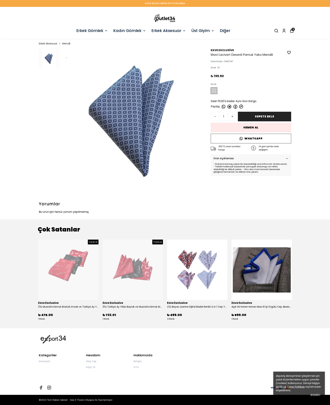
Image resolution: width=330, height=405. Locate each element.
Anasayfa (44, 361)
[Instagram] (49, 388)
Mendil (66, 43)
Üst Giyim (200, 30)
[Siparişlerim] (284, 31)
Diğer (225, 30)
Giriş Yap (91, 361)
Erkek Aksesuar (166, 30)
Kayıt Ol (90, 367)
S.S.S (136, 367)
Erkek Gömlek (89, 30)
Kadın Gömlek (127, 30)
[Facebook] (41, 388)
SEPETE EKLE (264, 116)
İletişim (138, 361)
